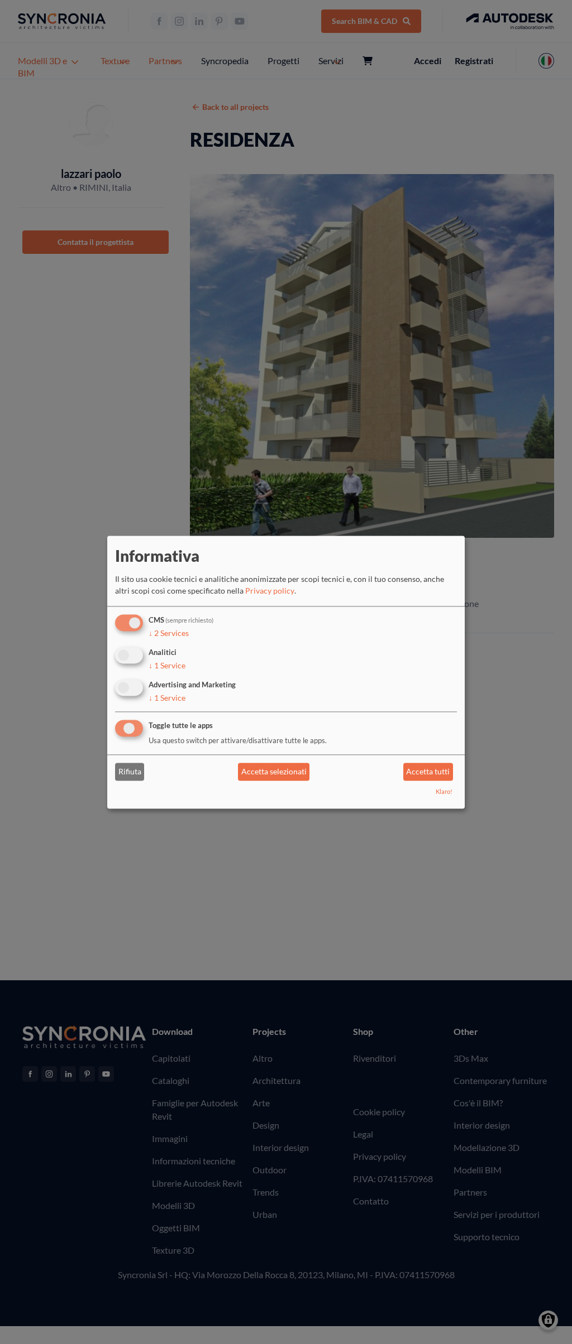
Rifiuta (129, 772)
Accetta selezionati (274, 772)
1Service (167, 665)
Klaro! (444, 791)
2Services (169, 633)
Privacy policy (269, 591)
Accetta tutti (428, 772)
